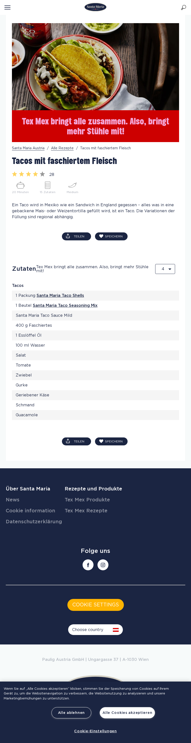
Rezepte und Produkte (93, 488)
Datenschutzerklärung (34, 521)
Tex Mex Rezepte (86, 510)
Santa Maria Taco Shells (60, 296)
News (12, 499)
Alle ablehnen (71, 713)
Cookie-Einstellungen (95, 731)
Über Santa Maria (28, 488)
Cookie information (30, 510)
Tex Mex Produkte (87, 499)
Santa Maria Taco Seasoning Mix (65, 306)
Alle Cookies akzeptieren (127, 713)
